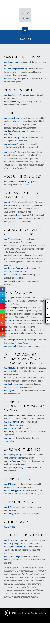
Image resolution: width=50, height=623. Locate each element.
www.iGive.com (9, 526)
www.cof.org (8, 428)
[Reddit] (2, 317)
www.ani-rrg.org (10, 202)
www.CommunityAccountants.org (16, 181)
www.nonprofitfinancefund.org (15, 546)
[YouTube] (2, 329)
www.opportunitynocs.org (13, 467)
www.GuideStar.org (11, 367)
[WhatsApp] (2, 311)
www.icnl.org (8, 330)
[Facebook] (2, 290)
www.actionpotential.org (13, 118)
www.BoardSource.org (12, 95)
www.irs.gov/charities (12, 390)
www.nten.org (9, 161)
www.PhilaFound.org (11, 556)
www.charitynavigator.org (13, 384)
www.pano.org (9, 431)
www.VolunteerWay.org (12, 245)
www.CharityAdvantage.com (14, 131)
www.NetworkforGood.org (13, 268)
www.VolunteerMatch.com (13, 239)
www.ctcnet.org (10, 152)
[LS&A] (25, 15)
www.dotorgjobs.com (12, 461)
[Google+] (2, 323)
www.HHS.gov (9, 300)
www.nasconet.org (11, 320)
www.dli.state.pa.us (11, 540)
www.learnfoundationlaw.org (14, 346)
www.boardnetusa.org (12, 101)
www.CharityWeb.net (11, 513)
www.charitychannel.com (13, 62)
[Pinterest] (2, 306)
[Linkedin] (2, 300)
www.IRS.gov (9, 297)
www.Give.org (9, 377)
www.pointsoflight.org (12, 281)
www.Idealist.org (10, 78)
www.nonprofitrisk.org (12, 215)
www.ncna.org (9, 438)
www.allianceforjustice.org (14, 421)
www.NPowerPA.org (11, 137)
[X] (2, 295)
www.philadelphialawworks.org (15, 339)
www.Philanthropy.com (12, 490)
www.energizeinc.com (12, 274)
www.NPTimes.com (11, 484)
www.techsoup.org (11, 143)
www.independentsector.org (14, 415)
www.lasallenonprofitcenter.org (15, 68)
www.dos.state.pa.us (11, 307)
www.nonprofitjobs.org (12, 454)
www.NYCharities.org (12, 507)
